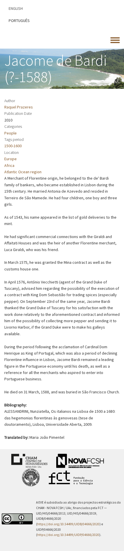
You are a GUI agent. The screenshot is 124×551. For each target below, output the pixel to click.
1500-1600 (13, 145)
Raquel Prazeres (18, 107)
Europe (10, 158)
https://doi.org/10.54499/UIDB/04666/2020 (68, 524)
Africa (9, 165)
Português (19, 20)
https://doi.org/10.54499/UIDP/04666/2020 (68, 535)
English (16, 8)
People (10, 133)
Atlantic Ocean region (23, 171)
